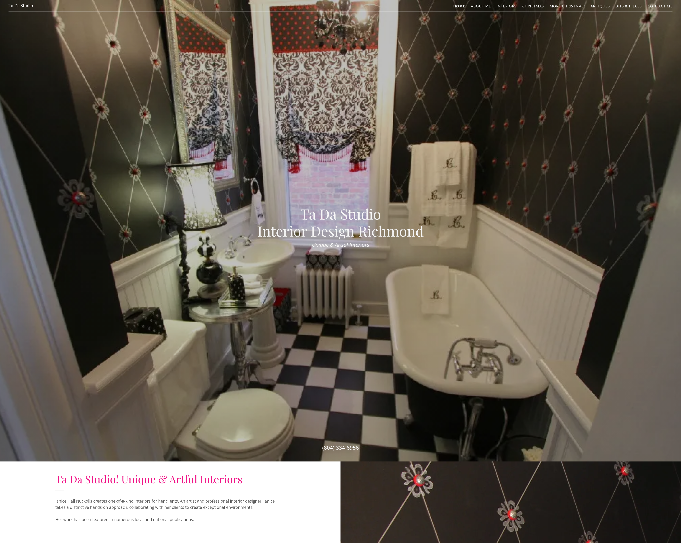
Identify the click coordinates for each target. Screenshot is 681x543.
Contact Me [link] (660, 6)
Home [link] (459, 6)
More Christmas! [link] (567, 6)
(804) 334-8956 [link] (340, 447)
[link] (21, 6)
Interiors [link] (507, 6)
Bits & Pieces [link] (629, 6)
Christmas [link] (533, 6)
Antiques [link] (600, 6)
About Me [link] (481, 6)
